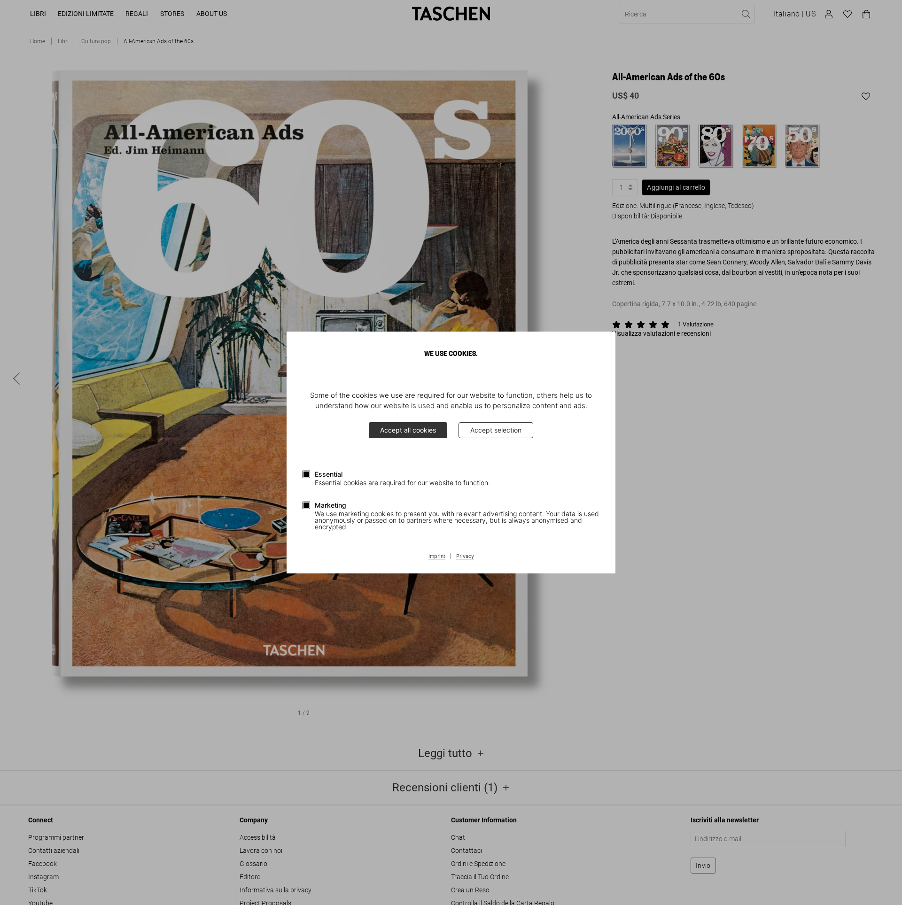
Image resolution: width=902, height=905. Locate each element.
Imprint (436, 556)
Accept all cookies (408, 430)
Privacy (465, 556)
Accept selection (495, 430)
